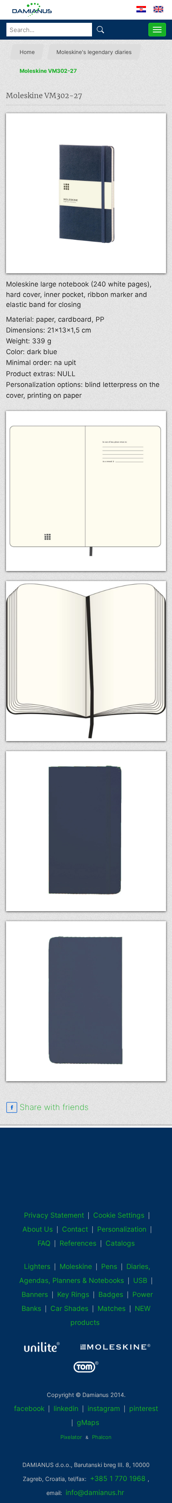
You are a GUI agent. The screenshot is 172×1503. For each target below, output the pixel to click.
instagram (104, 1408)
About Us (37, 1229)
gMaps (88, 1422)
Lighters (37, 1266)
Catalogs (120, 1243)
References (78, 1243)
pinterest (143, 1408)
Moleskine (76, 1266)
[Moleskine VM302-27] (86, 193)
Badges (110, 1294)
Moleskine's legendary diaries (94, 52)
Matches (112, 1308)
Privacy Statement (54, 1215)
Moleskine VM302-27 (48, 71)
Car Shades (69, 1308)
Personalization (121, 1229)
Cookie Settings (118, 1215)
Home (27, 52)
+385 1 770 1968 (118, 1478)
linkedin (66, 1408)
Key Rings (73, 1294)
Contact (75, 1229)
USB (140, 1280)
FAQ (44, 1243)
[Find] (100, 29)
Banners (35, 1294)
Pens (109, 1266)
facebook (29, 1408)
